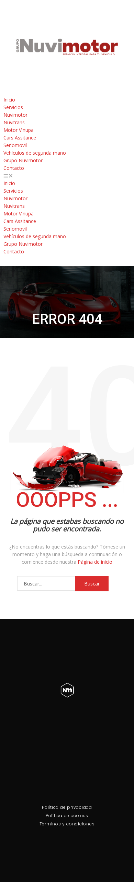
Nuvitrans (14, 122)
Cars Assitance (19, 137)
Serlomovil (15, 145)
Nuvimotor (15, 115)
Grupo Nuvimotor (23, 160)
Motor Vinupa (18, 130)
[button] (67, 176)
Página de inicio (95, 562)
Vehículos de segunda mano (34, 152)
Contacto (13, 168)
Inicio (9, 99)
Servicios (13, 107)
